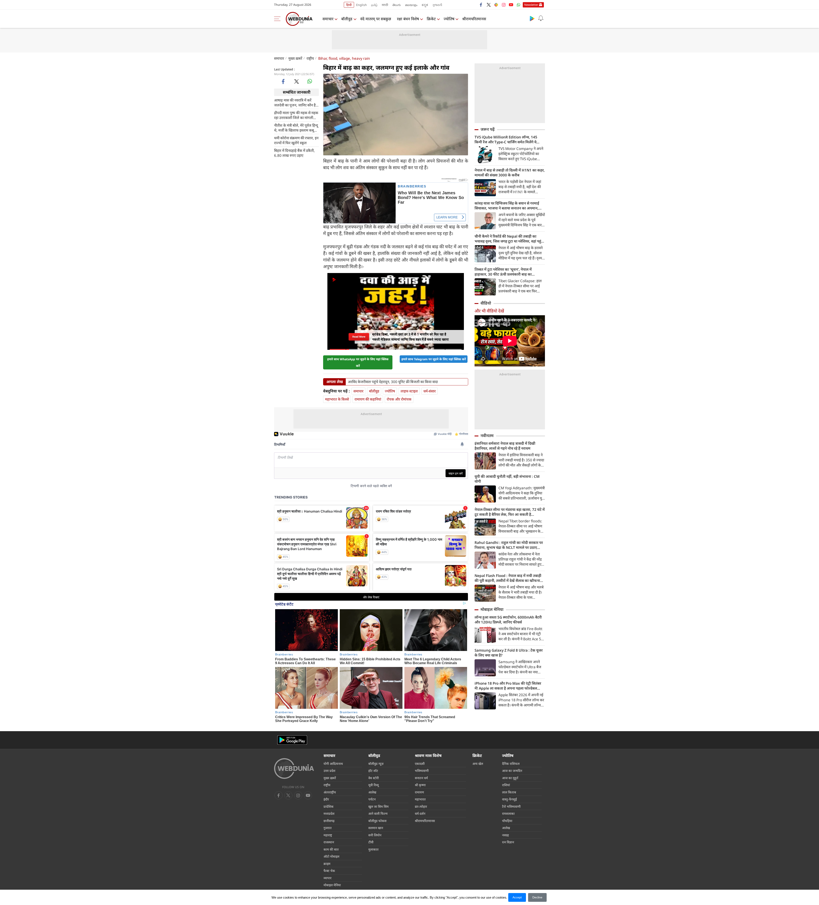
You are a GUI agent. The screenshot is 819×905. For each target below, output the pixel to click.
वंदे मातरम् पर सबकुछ (375, 18)
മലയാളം (411, 5)
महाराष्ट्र (328, 835)
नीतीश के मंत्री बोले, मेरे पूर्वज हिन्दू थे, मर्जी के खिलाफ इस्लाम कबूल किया (296, 127)
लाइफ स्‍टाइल (409, 391)
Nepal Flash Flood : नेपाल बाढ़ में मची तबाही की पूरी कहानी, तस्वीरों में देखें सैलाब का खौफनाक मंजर (509, 578)
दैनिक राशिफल (511, 763)
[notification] (540, 18)
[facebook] (481, 4)
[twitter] (488, 4)
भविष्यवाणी (422, 770)
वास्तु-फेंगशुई (509, 799)
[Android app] (292, 740)
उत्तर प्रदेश (329, 770)
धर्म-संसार (429, 391)
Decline (537, 897)
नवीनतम (487, 435)
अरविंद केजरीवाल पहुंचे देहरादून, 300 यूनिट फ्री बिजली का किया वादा (393, 381)
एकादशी (420, 763)
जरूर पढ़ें (488, 129)
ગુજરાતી (437, 5)
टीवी (370, 842)
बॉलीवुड (346, 18)
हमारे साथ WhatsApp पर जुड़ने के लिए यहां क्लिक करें (358, 362)
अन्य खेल (477, 763)
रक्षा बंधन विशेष (408, 18)
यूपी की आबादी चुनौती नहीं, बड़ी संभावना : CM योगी (507, 479)
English (361, 5)
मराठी (385, 5)
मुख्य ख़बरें (295, 58)
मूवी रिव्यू (373, 785)
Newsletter (531, 5)
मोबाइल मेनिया (492, 609)
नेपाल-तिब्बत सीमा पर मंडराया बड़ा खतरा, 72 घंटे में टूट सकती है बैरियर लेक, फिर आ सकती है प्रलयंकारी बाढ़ (510, 512)
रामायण (419, 792)
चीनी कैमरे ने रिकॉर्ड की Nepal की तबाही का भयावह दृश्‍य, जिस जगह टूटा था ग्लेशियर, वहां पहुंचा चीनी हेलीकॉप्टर (510, 239)
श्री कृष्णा (420, 785)
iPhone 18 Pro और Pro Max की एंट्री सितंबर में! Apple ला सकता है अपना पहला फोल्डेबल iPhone (508, 686)
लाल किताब (509, 792)
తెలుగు (396, 5)
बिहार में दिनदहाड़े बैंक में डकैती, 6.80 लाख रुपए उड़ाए (294, 153)
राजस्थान (329, 842)
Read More (359, 336)
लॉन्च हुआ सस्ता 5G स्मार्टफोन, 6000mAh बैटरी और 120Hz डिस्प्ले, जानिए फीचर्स (508, 620)
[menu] (278, 19)
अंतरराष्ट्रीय (330, 792)
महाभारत (420, 799)
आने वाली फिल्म (378, 813)
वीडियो (486, 303)
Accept (517, 897)
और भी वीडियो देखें (489, 311)
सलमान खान (375, 828)
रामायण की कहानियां (367, 399)
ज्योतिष (449, 18)
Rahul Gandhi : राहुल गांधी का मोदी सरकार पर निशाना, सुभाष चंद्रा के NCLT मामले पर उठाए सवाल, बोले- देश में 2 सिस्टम (509, 545)
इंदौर (326, 799)
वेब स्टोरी (373, 778)
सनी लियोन (374, 835)
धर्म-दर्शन (420, 813)
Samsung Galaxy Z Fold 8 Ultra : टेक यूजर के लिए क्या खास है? (509, 653)
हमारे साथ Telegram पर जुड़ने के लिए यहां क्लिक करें (433, 359)
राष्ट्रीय (310, 58)
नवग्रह (505, 835)
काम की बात (331, 849)
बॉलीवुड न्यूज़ (375, 763)
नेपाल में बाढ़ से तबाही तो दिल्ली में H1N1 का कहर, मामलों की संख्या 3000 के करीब (510, 172)
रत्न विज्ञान (508, 842)
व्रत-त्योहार (421, 806)
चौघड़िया (507, 821)
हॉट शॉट (373, 770)
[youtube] (511, 4)
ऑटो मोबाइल (331, 856)
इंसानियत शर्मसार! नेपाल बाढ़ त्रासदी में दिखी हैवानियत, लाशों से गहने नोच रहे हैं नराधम (505, 446)
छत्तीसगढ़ (329, 821)
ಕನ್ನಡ (425, 5)
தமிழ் (374, 5)
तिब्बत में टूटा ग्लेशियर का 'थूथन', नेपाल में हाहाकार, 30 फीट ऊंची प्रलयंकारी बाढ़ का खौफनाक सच (503, 272)
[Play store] (532, 18)
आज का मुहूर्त (510, 778)
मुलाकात (373, 849)
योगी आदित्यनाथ (333, 763)
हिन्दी (349, 5)
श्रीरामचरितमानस (474, 18)
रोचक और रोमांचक (399, 399)
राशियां (506, 785)
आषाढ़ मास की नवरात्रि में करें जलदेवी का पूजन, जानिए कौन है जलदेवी (295, 102)
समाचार (327, 18)
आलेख (372, 792)
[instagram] (503, 4)
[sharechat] (496, 4)
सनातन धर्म (421, 778)
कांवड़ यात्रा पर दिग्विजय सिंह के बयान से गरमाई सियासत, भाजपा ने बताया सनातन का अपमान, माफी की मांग (507, 206)
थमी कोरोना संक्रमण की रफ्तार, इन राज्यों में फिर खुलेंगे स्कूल (296, 140)
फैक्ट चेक (329, 871)
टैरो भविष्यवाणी (511, 806)
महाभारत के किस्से (337, 399)
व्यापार (327, 878)
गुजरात (328, 828)
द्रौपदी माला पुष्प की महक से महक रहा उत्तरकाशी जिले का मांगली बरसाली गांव (296, 115)
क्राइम (327, 863)
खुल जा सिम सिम (378, 806)
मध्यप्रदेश (329, 813)
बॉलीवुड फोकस (377, 821)
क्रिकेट (431, 18)
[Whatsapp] (518, 4)
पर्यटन (372, 799)
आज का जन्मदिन (512, 770)
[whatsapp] (310, 81)
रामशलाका (508, 813)
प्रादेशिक (329, 806)
